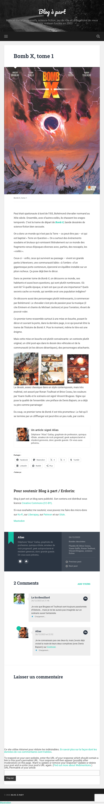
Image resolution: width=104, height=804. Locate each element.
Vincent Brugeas (76, 551)
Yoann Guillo (74, 548)
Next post (73, 566)
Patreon (48, 514)
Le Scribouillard (40, 597)
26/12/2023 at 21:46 (40, 600)
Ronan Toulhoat (88, 548)
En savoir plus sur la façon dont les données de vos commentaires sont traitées (50, 750)
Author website (26, 561)
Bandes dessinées (77, 541)
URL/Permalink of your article (20, 767)
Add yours (84, 583)
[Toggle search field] (98, 36)
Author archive (20, 561)
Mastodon (19, 520)
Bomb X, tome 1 (34, 56)
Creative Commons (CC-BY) (37, 503)
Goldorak (51, 647)
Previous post (75, 561)
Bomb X (59, 222)
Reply (85, 598)
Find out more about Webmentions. (72, 765)
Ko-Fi (20, 514)
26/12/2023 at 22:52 (44, 634)
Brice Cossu (84, 546)
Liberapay (33, 514)
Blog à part (52, 11)
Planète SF (73, 546)
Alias (38, 631)
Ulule (62, 514)
